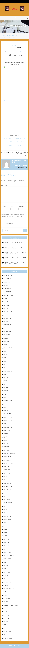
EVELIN (6, 377)
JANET (6, 424)
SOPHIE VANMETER (9, 588)
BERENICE (7, 315)
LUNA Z (6, 476)
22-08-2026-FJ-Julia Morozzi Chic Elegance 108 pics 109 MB (12, 243)
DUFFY (6, 351)
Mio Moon (7, 499)
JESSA (5, 437)
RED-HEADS (7, 559)
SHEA (5, 578)
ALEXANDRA (7, 278)
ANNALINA (7, 305)
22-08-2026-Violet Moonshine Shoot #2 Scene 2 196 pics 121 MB (14, 253)
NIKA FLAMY (7, 516)
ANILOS (6, 302)
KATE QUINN (7, 457)
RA (5, 549)
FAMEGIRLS (7, 381)
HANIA (6, 410)
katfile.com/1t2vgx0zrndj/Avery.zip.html (14, 142)
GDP (5, 394)
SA (5, 569)
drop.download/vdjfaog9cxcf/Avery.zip (14, 138)
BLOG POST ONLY (9, 318)
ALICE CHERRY (8, 282)
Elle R (5, 374)
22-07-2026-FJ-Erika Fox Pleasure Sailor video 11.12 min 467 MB (14, 248)
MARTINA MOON (8, 489)
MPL (5, 506)
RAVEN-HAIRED (8, 552)
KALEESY (6, 447)
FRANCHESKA (8, 391)
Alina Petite (7, 288)
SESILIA (6, 575)
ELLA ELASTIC (8, 371)
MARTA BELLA (8, 486)
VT (5, 625)
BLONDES (7, 321)
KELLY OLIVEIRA (8, 463)
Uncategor (7, 615)
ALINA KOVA (7, 285)
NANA (5, 513)
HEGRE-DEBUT (8, 417)
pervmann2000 (10, 51)
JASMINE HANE (8, 427)
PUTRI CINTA (7, 546)
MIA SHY (6, 496)
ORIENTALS (7, 532)
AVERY (14, 45)
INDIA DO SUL (8, 420)
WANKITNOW (7, 631)
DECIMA (6, 338)
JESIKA (6, 433)
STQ (5, 595)
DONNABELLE (8, 348)
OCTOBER (7, 526)
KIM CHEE (7, 466)
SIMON (6, 585)
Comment (4, 185)
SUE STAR (7, 598)
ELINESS (6, 368)
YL (5, 635)
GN (5, 404)
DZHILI (6, 354)
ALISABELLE (7, 292)
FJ (4, 384)
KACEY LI (6, 443)
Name (3, 206)
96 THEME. (17, 645)
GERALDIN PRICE (8, 400)
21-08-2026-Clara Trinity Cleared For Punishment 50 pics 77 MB (13, 263)
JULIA (5, 440)
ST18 (5, 592)
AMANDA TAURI (8, 295)
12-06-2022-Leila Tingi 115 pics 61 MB (21, 153)
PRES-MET (7, 542)
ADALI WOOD (8, 275)
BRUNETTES (7, 325)
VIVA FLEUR (7, 618)
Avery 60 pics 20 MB (14, 48)
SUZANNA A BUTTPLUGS (11, 605)
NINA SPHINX (8, 519)
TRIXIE (6, 611)
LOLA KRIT (7, 473)
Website (21, 206)
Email (12, 206)
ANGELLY (6, 298)
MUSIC (6, 509)
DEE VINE (7, 341)
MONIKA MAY (8, 503)
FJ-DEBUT (7, 387)
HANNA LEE (7, 414)
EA (5, 358)
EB (5, 361)
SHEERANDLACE (8, 582)
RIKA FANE (7, 562)
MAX (5, 493)
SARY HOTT (7, 572)
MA (5, 480)
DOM (5, 344)
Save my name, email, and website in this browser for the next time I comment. (12, 215)
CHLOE (6, 328)
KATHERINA (7, 460)
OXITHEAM (7, 536)
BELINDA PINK (8, 311)
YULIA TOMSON (8, 638)
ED (5, 364)
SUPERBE (7, 602)
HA (5, 407)
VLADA (6, 621)
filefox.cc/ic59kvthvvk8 (14, 145)
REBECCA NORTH (9, 555)
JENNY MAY (7, 430)
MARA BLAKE (7, 483)
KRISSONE (7, 470)
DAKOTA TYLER (8, 335)
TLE (5, 608)
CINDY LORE (7, 331)
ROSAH (6, 565)
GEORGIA (6, 397)
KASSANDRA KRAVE (9, 453)
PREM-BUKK (7, 539)
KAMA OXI (7, 450)
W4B (5, 628)
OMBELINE (7, 529)
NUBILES (6, 522)
